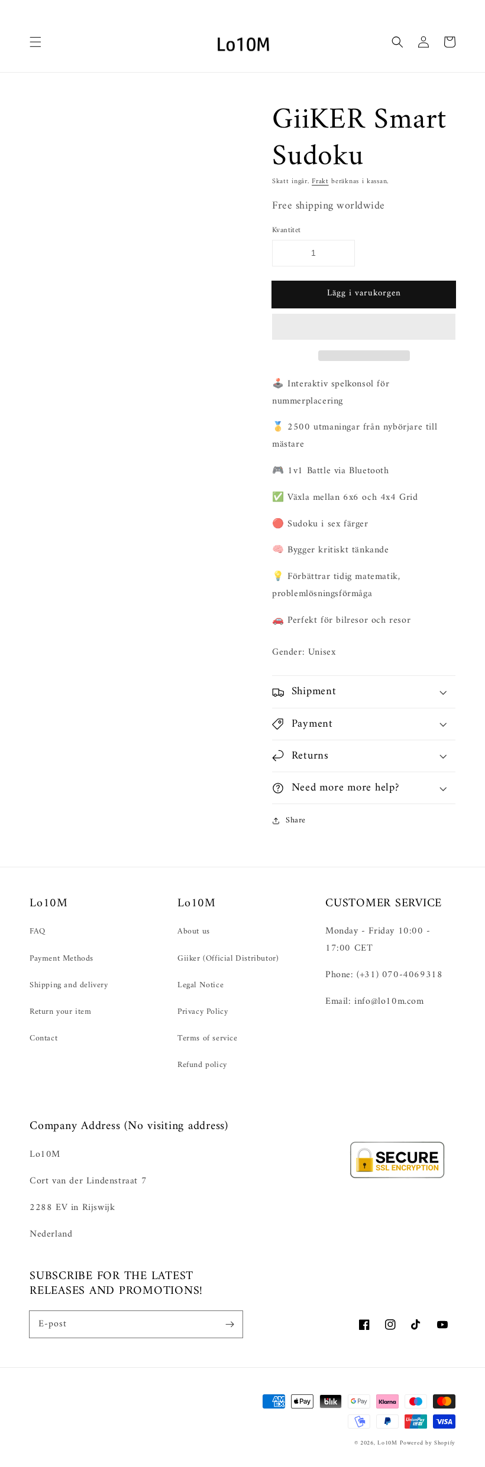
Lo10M (387, 1443)
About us (193, 931)
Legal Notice (200, 985)
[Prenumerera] (229, 1324)
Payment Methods (61, 958)
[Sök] (397, 42)
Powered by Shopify (427, 1443)
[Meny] (35, 42)
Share (296, 820)
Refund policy (202, 1065)
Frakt (320, 181)
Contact (43, 1038)
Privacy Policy (202, 1011)
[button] (363, 327)
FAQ (38, 931)
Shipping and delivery (69, 985)
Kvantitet (286, 230)
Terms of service (207, 1038)
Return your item (61, 1011)
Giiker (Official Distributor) (228, 958)
